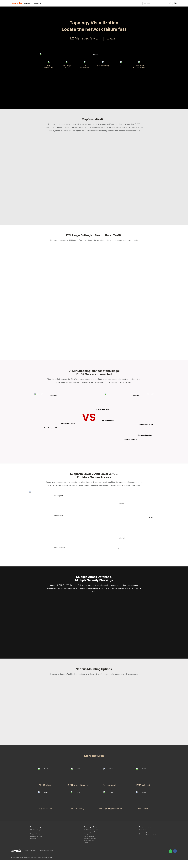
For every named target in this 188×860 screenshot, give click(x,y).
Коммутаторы (88, 834)
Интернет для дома (37, 827)
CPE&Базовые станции (91, 830)
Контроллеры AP (89, 836)
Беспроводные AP (89, 832)
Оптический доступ (90, 840)
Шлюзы (86, 842)
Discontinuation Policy (46, 850)
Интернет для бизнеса (92, 827)
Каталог (27, 3)
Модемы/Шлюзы (35, 834)
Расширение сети (36, 836)
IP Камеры (142, 830)
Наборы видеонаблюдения (147, 832)
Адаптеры (33, 832)
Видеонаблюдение (146, 827)
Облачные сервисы (90, 838)
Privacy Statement (30, 850)
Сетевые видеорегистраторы (148, 834)
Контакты (37, 3)
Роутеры (33, 838)
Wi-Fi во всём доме (36, 830)
